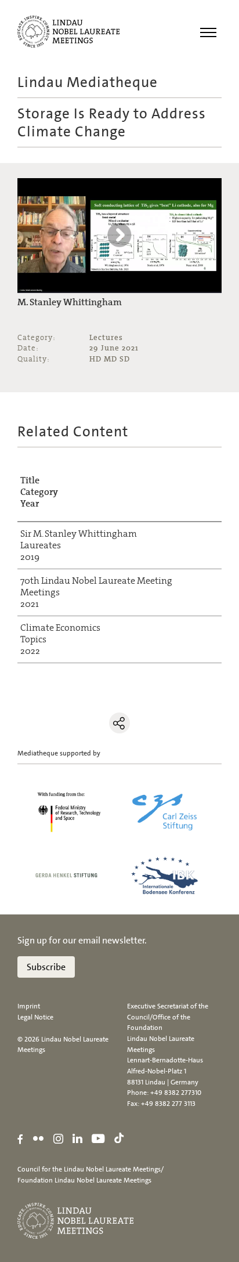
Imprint (28, 1006)
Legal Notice (35, 1017)
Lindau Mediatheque (87, 82)
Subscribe (46, 967)
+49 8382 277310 (175, 1092)
